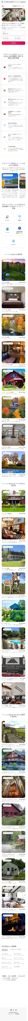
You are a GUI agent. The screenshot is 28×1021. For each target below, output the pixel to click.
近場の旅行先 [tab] (5, 949)
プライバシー (11, 1014)
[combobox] (13, 33)
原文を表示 (22, 2)
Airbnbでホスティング (18, 6)
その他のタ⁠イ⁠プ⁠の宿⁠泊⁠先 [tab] (15, 949)
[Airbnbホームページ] (3, 6)
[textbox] (7, 39)
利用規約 (17, 1014)
